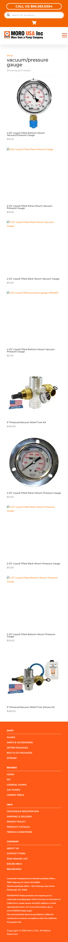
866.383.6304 (14, 869)
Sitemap (12, 758)
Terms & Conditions (19, 832)
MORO (10, 774)
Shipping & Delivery (19, 816)
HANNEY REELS (15, 794)
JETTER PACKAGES (17, 747)
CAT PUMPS (13, 789)
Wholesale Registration (23, 811)
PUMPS (11, 737)
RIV (9, 779)
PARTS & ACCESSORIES (20, 742)
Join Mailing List (17, 858)
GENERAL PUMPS (17, 784)
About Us (13, 848)
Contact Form (16, 853)
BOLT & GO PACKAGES (19, 752)
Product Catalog (18, 826)
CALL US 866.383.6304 (34, 6)
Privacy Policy (16, 821)
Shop (10, 55)
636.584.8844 (14, 863)
